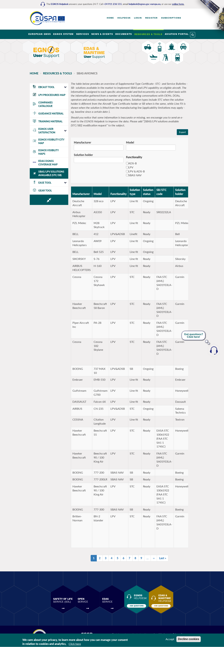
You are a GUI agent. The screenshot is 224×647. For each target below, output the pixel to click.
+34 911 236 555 (112, 4)
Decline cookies (188, 639)
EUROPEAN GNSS (39, 34)
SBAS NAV (135, 175)
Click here (75, 643)
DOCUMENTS (123, 34)
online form (178, 4)
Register (151, 18)
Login (138, 18)
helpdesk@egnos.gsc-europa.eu (144, 4)
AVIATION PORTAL (177, 34)
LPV (130, 167)
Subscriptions (171, 18)
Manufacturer (82, 142)
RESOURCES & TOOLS (148, 34)
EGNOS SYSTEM (63, 34)
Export (182, 132)
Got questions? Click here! (193, 335)
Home (110, 18)
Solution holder (83, 154)
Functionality (118, 193)
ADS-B (132, 163)
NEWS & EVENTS (102, 34)
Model (130, 142)
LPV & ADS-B (136, 171)
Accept (170, 639)
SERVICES (82, 34)
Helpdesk (124, 18)
